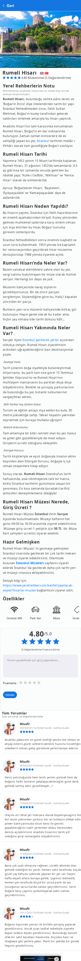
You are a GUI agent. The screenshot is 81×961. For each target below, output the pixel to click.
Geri (10, 5)
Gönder (10, 694)
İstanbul (43, 141)
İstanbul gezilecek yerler (40, 340)
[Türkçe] (47, 72)
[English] (41, 72)
